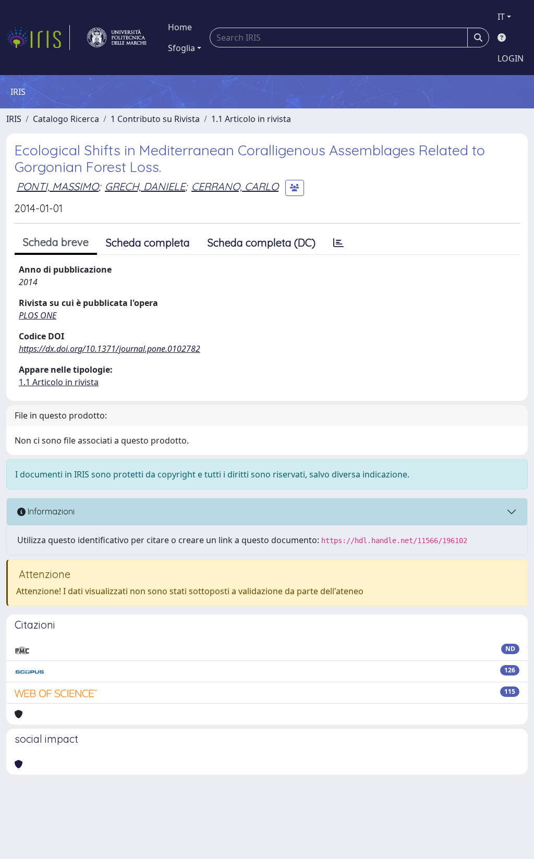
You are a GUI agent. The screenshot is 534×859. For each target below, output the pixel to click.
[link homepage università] (116, 37)
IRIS (13, 119)
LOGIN (510, 58)
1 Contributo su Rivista (155, 119)
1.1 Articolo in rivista (251, 119)
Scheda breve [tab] (56, 242)
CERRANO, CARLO (234, 186)
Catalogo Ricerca (66, 119)
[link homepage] (38, 37)
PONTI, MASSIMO (58, 186)
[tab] (338, 243)
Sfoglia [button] (181, 48)
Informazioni (50, 511)
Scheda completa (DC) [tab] (261, 242)
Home (180, 27)
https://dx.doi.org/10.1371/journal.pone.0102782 (109, 348)
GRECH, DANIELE (145, 186)
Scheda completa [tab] (148, 242)
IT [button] (501, 16)
